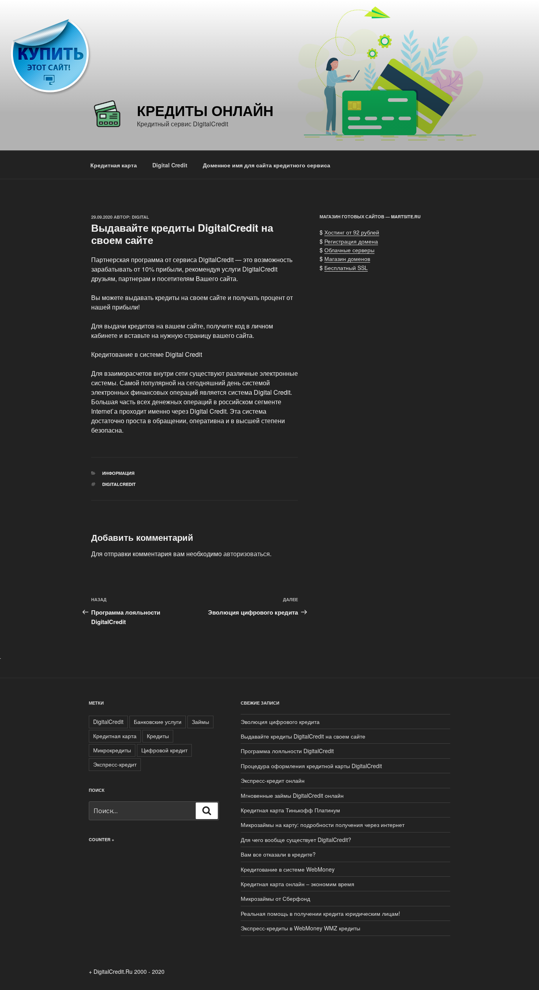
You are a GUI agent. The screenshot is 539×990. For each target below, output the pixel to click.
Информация (118, 473)
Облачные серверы (349, 250)
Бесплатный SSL (346, 268)
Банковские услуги (158, 722)
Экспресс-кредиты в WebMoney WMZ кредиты (300, 928)
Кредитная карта (113, 165)
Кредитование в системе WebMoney (288, 869)
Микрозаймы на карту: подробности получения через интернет (322, 825)
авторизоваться (246, 553)
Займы (200, 722)
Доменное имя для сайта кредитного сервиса (266, 165)
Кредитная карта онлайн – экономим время (297, 884)
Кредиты (158, 736)
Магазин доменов (347, 258)
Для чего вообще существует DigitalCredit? (296, 840)
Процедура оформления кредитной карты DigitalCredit (311, 766)
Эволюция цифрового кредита (280, 722)
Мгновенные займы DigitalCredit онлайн (292, 795)
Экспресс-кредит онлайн (273, 780)
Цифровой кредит (164, 750)
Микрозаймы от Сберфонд (275, 898)
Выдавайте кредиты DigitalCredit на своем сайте (303, 736)
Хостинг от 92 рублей (351, 232)
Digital (140, 217)
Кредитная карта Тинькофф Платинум (290, 810)
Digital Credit (169, 165)
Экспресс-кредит (115, 764)
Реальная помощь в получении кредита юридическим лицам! (320, 913)
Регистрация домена (351, 241)
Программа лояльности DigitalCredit (287, 751)
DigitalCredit (119, 484)
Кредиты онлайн (205, 110)
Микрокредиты (112, 750)
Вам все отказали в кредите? (278, 854)
